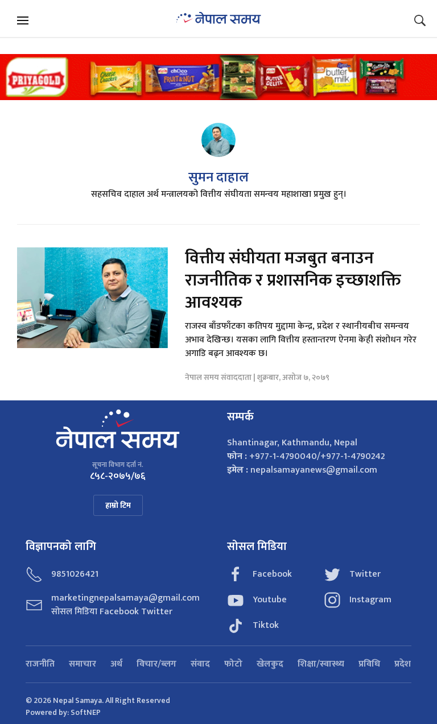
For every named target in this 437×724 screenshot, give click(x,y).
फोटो (233, 664)
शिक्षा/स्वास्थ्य (321, 664)
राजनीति (40, 664)
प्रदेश (402, 664)
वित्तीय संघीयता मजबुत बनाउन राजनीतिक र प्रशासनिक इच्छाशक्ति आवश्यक (293, 280)
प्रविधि (369, 664)
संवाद (200, 664)
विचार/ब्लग (156, 664)
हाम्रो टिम (118, 505)
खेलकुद (270, 664)
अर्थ (116, 664)
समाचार (82, 664)
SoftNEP (86, 712)
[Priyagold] (218, 76)
